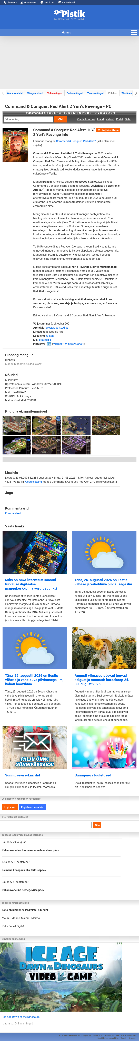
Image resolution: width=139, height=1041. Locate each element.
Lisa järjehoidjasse (109, 130)
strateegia (45, 339)
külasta (50, 335)
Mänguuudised (35, 93)
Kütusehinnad (30, 2)
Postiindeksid (68, 2)
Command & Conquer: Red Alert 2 (76, 141)
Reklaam (132, 1038)
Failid (100, 119)
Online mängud (75, 93)
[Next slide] (136, 93)
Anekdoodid (49, 2)
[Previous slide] (3, 93)
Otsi (60, 119)
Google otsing (33, 481)
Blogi (99, 1038)
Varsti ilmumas (86, 119)
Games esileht (15, 93)
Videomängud (54, 93)
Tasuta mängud (95, 93)
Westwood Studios (57, 327)
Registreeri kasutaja (32, 807)
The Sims (127, 93)
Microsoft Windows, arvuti (68, 343)
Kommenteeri (13, 513)
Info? (91, 129)
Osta (128, 119)
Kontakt (124, 1038)
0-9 (113, 113)
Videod (110, 119)
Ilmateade (12, 2)
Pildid (119, 119)
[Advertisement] (69, 62)
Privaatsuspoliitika (111, 1038)
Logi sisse (9, 807)
